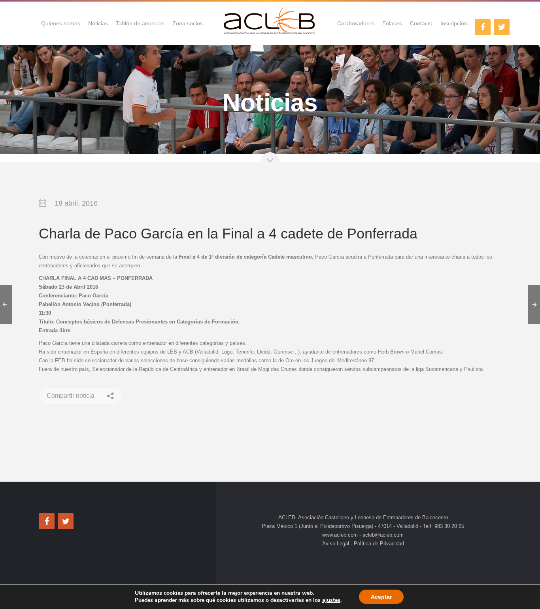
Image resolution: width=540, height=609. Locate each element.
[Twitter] (502, 27)
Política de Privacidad (378, 544)
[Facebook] (483, 27)
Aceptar (381, 597)
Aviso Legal (336, 544)
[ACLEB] (270, 23)
